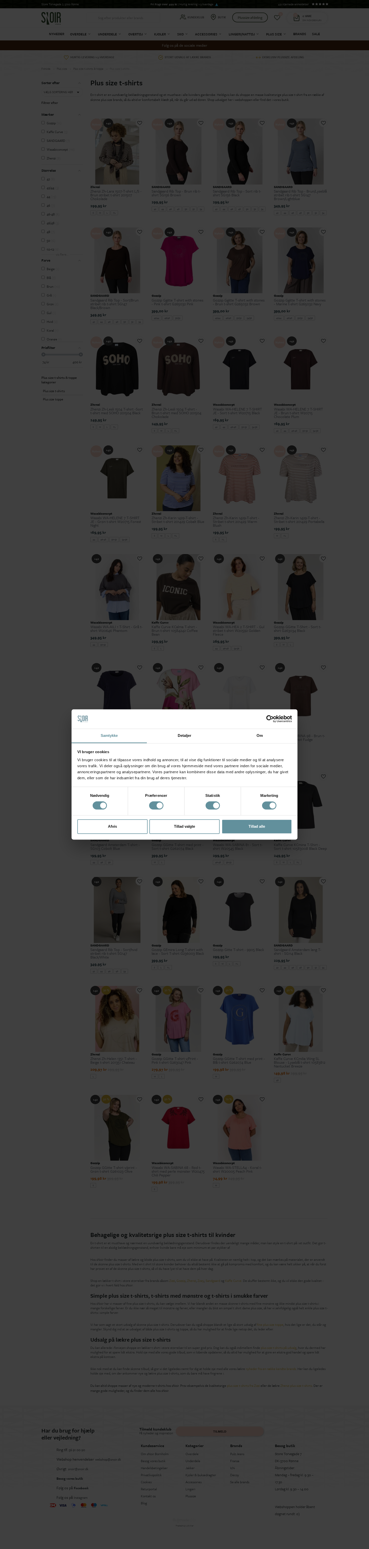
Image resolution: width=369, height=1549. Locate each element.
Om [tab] (260, 735)
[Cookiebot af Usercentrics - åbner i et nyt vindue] (270, 719)
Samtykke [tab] (109, 735)
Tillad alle (257, 826)
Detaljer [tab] (185, 735)
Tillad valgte (184, 826)
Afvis (112, 826)
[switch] (156, 806)
